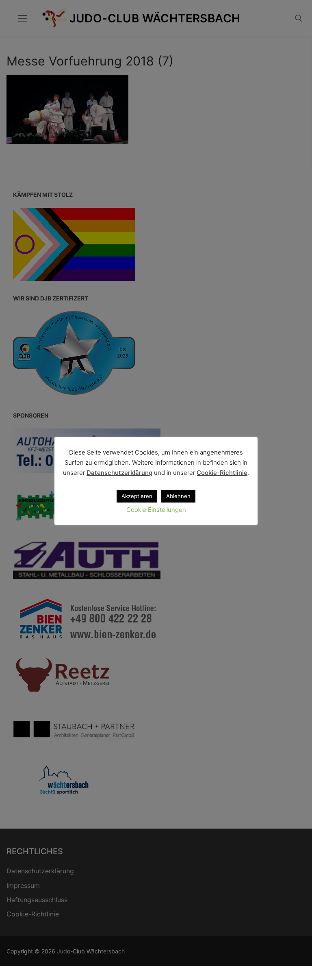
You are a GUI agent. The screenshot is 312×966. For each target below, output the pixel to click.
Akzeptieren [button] (136, 496)
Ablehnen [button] (178, 496)
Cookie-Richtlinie (222, 472)
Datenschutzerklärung (119, 472)
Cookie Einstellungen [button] (156, 509)
